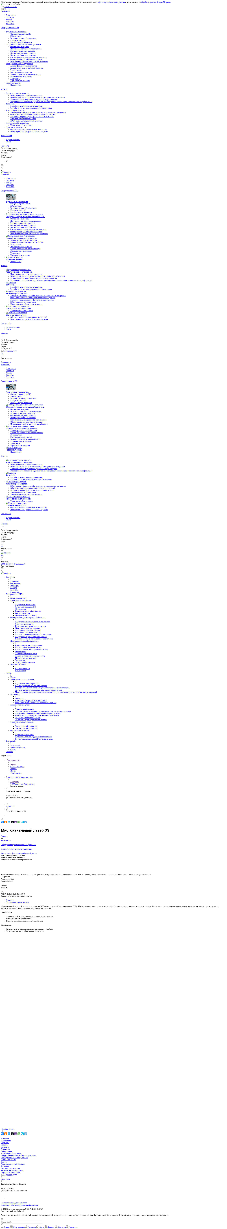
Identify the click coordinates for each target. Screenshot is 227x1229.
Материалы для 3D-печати (21, 42)
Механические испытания (21, 76)
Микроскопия (16, 70)
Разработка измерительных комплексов (26, 106)
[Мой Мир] (9, 822)
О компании (11, 15)
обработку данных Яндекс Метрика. (156, 2)
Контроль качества (17, 40)
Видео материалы (13, 140)
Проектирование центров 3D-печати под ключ (29, 131)
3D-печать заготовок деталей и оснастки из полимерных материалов (38, 112)
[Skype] (22, 822)
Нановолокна (15, 85)
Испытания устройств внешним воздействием (29, 62)
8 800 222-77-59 (10, 7)
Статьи (8, 142)
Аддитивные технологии (16, 32)
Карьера (9, 19)
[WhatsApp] (18, 822)
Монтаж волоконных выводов (22, 51)
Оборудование (7, 1151)
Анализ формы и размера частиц (23, 66)
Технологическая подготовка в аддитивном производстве (33, 100)
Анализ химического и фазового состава (26, 68)
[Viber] (15, 822)
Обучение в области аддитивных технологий (28, 129)
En (2, 353)
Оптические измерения (19, 47)
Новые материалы (13, 83)
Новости (5, 146)
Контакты (10, 21)
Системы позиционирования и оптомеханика (28, 57)
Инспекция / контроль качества (23, 55)
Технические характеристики (17, 902)
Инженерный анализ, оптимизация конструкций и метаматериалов (37, 97)
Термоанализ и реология (20, 81)
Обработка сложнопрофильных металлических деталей (32, 114)
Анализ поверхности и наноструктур (25, 74)
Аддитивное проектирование (18, 93)
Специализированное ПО (20, 34)
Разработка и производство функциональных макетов (32, 117)
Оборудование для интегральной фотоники (23, 45)
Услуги (4, 89)
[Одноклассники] (5, 822)
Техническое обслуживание (17, 123)
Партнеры (10, 17)
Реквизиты (10, 24)
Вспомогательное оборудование (23, 38)
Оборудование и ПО (10, 28)
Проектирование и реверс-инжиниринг (26, 95)
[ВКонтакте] (2, 822)
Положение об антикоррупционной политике (19, 1205)
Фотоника (10, 104)
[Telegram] (6, 161)
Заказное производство (15, 110)
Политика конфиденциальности (14, 1203)
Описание (10, 900)
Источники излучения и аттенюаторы (25, 49)
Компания (5, 11)
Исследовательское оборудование (19, 64)
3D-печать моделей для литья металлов (26, 121)
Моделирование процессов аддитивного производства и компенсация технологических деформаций (51, 102)
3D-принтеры (15, 36)
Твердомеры (15, 79)
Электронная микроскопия (21, 72)
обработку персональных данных (111, 2)
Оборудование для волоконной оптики (26, 59)
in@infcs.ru (10, 806)
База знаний (6, 136)
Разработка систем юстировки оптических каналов (31, 108)
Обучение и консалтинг (15, 127)
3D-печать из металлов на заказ (23, 119)
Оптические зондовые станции (23, 53)
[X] (12, 822)
